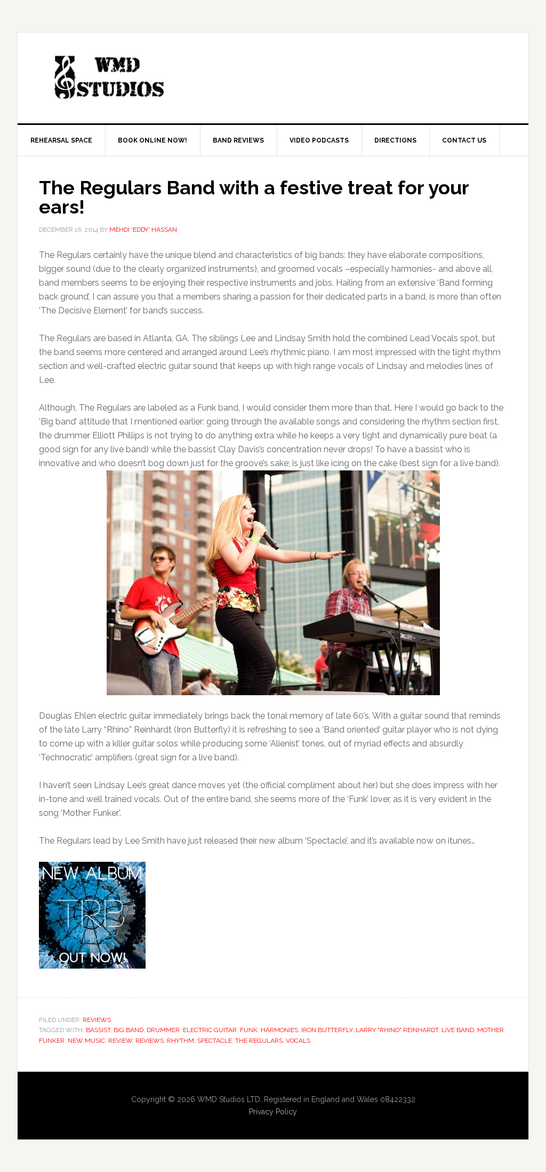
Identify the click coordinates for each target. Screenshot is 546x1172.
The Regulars (259, 1040)
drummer (163, 1030)
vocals (298, 1040)
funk (249, 1030)
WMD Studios (108, 78)
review (120, 1040)
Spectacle (214, 1040)
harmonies (279, 1030)
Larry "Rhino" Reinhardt (397, 1030)
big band (128, 1030)
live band (457, 1030)
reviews (149, 1040)
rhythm (180, 1040)
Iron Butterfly (326, 1030)
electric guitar (210, 1030)
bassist (98, 1030)
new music (86, 1040)
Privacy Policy (273, 1111)
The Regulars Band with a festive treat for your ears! (254, 197)
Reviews (97, 1020)
